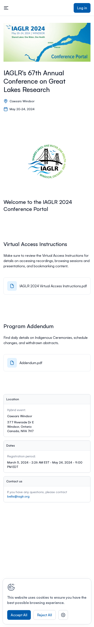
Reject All (44, 615)
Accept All (19, 615)
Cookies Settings (63, 615)
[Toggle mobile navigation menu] (6, 8)
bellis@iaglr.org (18, 496)
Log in (82, 8)
